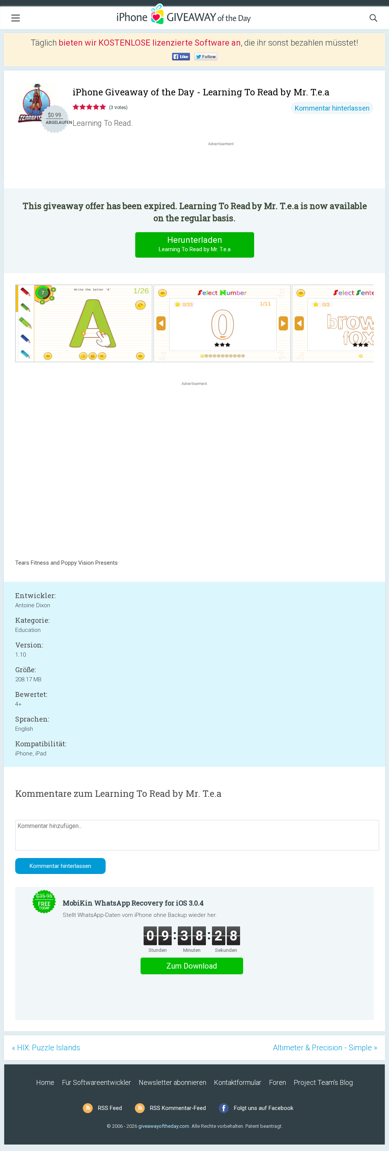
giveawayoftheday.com (163, 1126)
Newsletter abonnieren (172, 1082)
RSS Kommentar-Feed (178, 1108)
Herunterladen (195, 244)
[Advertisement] (224, 166)
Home (45, 1082)
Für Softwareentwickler (96, 1082)
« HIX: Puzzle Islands (46, 1047)
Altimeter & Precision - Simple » (325, 1047)
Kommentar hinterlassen (332, 108)
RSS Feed (110, 1108)
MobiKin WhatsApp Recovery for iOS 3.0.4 (133, 902)
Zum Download (191, 966)
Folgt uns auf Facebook (263, 1108)
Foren (277, 1082)
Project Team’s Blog (323, 1082)
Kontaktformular (237, 1082)
